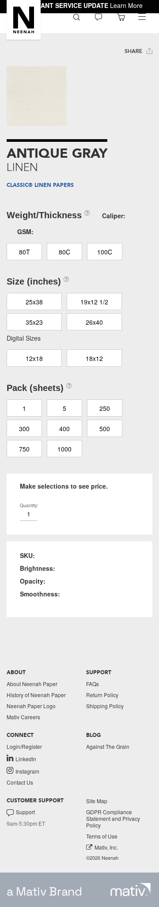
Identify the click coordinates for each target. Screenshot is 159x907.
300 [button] (24, 428)
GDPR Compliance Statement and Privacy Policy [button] (113, 818)
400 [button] (64, 428)
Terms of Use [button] (101, 836)
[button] (24, 20)
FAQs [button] (92, 683)
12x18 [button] (34, 358)
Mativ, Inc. (106, 847)
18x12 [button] (94, 358)
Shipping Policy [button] (105, 705)
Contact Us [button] (20, 782)
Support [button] (25, 812)
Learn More (126, 5)
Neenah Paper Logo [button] (31, 705)
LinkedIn (25, 758)
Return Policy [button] (102, 694)
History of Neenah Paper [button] (36, 694)
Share (134, 51)
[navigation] (142, 16)
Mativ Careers (23, 716)
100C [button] (104, 251)
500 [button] (104, 428)
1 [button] (24, 408)
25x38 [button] (34, 301)
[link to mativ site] (130, 889)
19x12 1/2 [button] (94, 301)
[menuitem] (76, 16)
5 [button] (64, 408)
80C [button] (64, 251)
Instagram (27, 770)
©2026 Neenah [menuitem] (102, 858)
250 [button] (104, 408)
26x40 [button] (94, 322)
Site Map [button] (96, 800)
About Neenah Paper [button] (32, 683)
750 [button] (24, 448)
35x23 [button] (34, 322)
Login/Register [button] (24, 746)
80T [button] (24, 251)
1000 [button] (64, 448)
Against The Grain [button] (107, 746)
